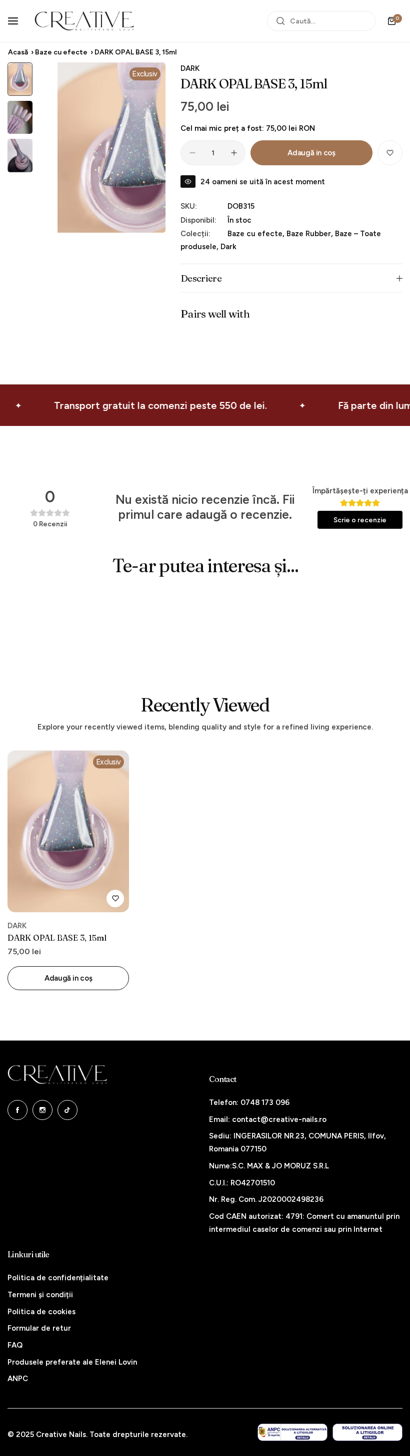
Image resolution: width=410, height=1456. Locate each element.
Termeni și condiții (40, 1294)
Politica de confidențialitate (58, 1277)
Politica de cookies (42, 1311)
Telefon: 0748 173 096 (249, 1102)
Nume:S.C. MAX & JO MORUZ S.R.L (269, 1165)
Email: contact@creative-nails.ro (267, 1119)
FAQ (15, 1345)
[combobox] (321, 21)
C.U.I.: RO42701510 (242, 1182)
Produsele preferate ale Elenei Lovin (72, 1362)
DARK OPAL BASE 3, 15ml (57, 938)
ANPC (18, 1378)
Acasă (18, 52)
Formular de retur (39, 1328)
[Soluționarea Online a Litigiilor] (367, 1432)
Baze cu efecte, (257, 233)
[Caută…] (281, 21)
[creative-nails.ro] (84, 21)
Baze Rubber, (310, 233)
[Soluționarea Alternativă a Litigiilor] (293, 1432)
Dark (228, 246)
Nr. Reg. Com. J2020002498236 (266, 1199)
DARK (190, 68)
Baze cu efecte (61, 52)
